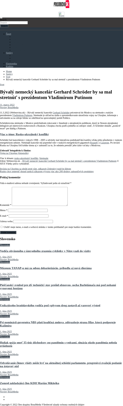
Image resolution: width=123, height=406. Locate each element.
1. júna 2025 (6, 257)
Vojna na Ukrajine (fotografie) (14, 153)
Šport (8, 34)
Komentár (5, 205)
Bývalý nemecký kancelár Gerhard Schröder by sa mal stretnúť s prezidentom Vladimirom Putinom (69, 161)
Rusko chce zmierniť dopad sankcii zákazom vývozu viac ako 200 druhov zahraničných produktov (47, 171)
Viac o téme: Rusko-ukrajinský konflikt (24, 134)
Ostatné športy (19, 50)
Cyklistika (17, 42)
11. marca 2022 (7, 105)
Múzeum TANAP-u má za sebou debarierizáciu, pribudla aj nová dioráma (46, 268)
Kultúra (9, 66)
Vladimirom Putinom (22, 115)
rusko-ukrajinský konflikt (26, 158)
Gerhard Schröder (61, 112)
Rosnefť (94, 142)
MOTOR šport (19, 44)
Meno (3, 210)
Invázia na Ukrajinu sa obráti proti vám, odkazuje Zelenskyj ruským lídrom (35, 168)
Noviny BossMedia (9, 107)
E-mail (4, 216)
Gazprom (104, 142)
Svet (14, 58)
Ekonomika (11, 63)
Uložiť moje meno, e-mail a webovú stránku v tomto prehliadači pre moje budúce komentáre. (48, 227)
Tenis (14, 47)
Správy (9, 53)
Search (3, 19)
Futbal (15, 36)
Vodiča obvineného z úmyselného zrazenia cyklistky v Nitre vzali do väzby (45, 251)
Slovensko (17, 55)
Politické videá (19, 61)
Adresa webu (6, 221)
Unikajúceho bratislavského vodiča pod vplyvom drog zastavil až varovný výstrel (50, 305)
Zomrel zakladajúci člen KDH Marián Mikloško (29, 383)
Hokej (15, 39)
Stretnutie (43, 158)
